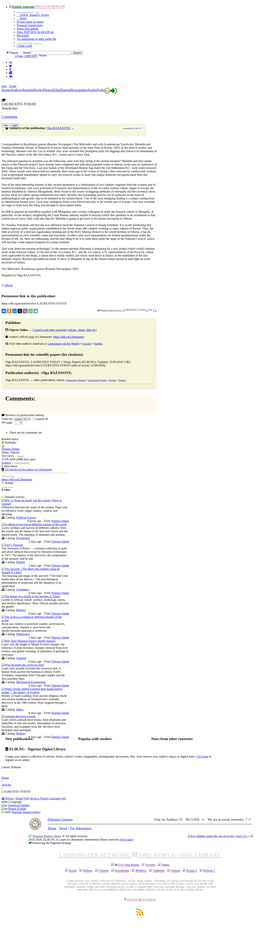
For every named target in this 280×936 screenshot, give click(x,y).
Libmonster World (97, 380)
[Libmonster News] (10, 66)
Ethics (20, 709)
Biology (21, 610)
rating (21, 456)
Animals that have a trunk (20, 716)
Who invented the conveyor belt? (24, 665)
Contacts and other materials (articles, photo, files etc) (65, 330)
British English (17, 808)
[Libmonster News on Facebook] (10, 69)
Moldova (141, 870)
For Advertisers (80, 828)
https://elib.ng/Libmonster (68, 336)
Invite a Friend (39, 798)
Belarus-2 (209, 870)
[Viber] (25, 311)
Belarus (87, 870)
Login (12, 86)
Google (86, 343)
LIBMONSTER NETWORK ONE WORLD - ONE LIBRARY (140, 855)
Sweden (150, 864)
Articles (6, 784)
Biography (23, 35)
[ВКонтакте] (4, 311)
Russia (73, 870)
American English (19, 805)
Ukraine (104, 870)
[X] (20, 311)
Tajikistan (159, 870)
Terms (19, 798)
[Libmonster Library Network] (251, 836)
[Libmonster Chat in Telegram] (182, 819)
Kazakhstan (122, 870)
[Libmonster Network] (218, 836)
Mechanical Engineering (31, 682)
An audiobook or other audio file (36, 39)
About (52, 828)
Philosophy (23, 634)
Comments (9, 117)
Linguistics (22, 589)
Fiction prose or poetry (30, 21)
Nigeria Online (10, 449)
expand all (41, 418)
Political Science (26, 517)
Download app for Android (141, 899)
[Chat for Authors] (10, 72)
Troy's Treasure (14, 545)
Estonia (175, 870)
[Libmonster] (35, 829)
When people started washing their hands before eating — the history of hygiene (32, 690)
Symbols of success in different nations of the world (36, 524)
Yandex (98, 343)
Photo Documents (27, 28)
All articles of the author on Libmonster (28, 469)
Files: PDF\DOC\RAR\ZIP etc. (35, 32)
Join (4, 86)
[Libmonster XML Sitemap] (140, 914)
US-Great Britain (128, 864)
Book (22, 18)
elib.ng (9, 285)
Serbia (165, 864)
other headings (22, 462)
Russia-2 (191, 870)
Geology (21, 658)
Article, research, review (34, 15)
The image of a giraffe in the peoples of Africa (32, 596)
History (20, 562)
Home (5, 777)
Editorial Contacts (60, 819)
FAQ (26, 798)
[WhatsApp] (30, 311)
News (63, 828)
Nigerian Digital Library (26, 812)
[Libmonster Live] (10, 76)
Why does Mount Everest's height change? (30, 641)
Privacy (9, 798)
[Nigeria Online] (3, 446)
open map (126, 839)
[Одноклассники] (9, 311)
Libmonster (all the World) (63, 343)
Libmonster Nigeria (76, 380)
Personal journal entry (30, 25)
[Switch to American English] (10, 62)
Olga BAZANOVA (58, 128)
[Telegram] (36, 311)
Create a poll (24, 45)
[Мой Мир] (14, 311)
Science (6, 462)
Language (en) (57, 798)
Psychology (23, 538)
